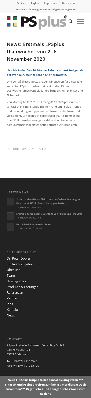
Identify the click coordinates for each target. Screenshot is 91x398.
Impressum (50, 3)
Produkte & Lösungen (22, 287)
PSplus (42, 148)
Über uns (13, 270)
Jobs (10, 304)
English (35, 3)
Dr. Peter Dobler (18, 258)
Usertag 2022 (16, 281)
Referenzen (15, 292)
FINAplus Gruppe (27, 380)
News (11, 315)
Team (11, 275)
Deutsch (21, 3)
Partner (12, 298)
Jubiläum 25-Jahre (20, 264)
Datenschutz (69, 3)
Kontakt (12, 309)
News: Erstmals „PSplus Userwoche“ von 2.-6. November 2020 (35, 51)
